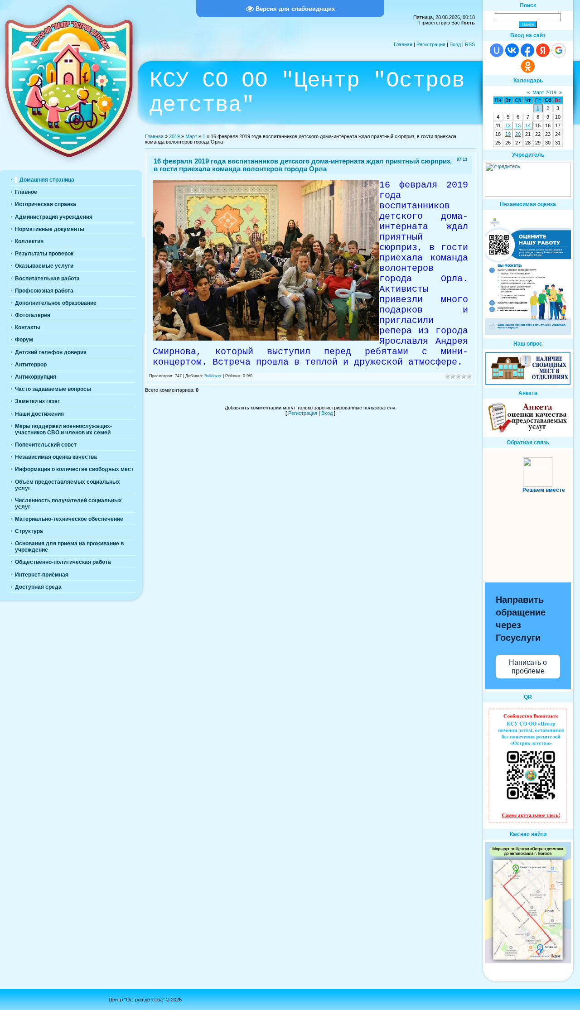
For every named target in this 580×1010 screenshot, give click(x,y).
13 (518, 125)
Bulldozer (213, 376)
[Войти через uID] (496, 50)
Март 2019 (544, 92)
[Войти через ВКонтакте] (512, 50)
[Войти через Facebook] (527, 50)
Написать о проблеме (528, 667)
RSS (470, 44)
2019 (174, 136)
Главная (403, 44)
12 (508, 125)
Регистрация (430, 44)
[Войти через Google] (558, 50)
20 (518, 134)
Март (191, 136)
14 (528, 125)
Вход (455, 44)
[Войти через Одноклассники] (528, 66)
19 (508, 134)
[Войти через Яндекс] (543, 50)
